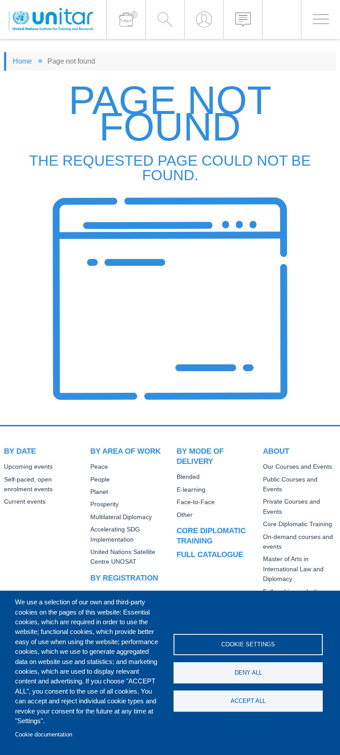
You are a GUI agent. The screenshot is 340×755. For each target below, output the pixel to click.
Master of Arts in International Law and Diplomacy (293, 569)
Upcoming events (28, 466)
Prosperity (104, 504)
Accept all (248, 701)
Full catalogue (210, 554)
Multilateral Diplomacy (121, 517)
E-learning (191, 489)
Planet (99, 492)
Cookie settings (248, 644)
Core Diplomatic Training (297, 524)
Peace (99, 466)
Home (22, 61)
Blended (188, 477)
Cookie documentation (43, 734)
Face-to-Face (196, 502)
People (100, 479)
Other (185, 515)
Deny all (248, 672)
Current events (25, 501)
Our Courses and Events (297, 466)
